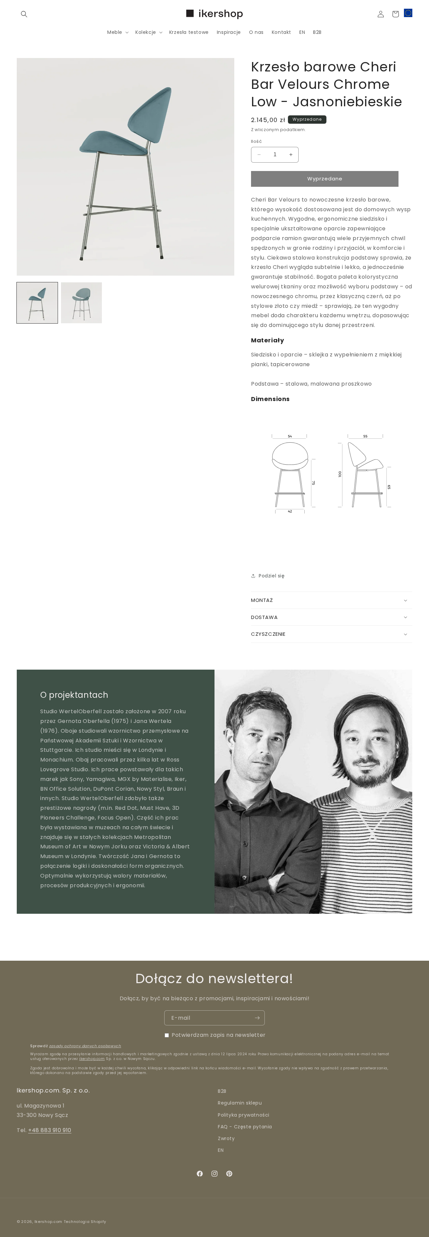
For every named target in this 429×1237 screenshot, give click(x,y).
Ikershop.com (48, 1221)
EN (221, 1150)
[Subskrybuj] (257, 1017)
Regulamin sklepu (240, 1103)
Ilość (256, 141)
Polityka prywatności (243, 1114)
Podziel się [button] (272, 575)
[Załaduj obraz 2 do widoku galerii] (81, 302)
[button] (24, 14)
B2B (222, 1091)
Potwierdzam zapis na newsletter (219, 1035)
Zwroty (226, 1138)
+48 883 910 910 (49, 1130)
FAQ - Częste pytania (245, 1126)
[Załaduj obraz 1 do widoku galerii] (37, 302)
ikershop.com (92, 1058)
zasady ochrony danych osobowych (85, 1046)
